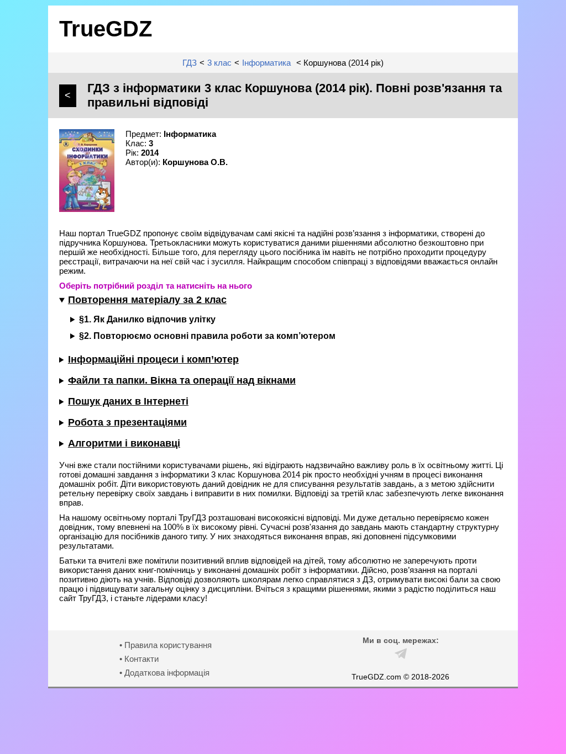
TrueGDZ (105, 29)
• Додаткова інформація (164, 672)
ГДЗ (189, 62)
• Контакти (139, 658)
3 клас (219, 62)
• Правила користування (165, 645)
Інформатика (266, 62)
